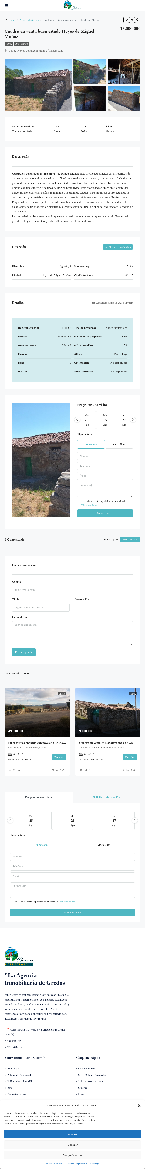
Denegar (73, 1144)
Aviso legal (94, 1163)
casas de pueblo (86, 1068)
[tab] (38, 797)
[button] (139, 1105)
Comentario (19, 616)
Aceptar (72, 1134)
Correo (16, 581)
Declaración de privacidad (75, 1163)
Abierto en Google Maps (119, 247)
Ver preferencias (72, 1155)
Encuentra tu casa (16, 1094)
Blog (9, 1087)
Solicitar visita (105, 513)
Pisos (81, 1094)
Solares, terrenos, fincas (91, 1081)
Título (15, 599)
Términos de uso (89, 505)
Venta (9, 44)
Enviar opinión (24, 652)
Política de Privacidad (19, 1075)
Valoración (82, 599)
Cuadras (82, 1087)
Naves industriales (29, 20)
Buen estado (21, 44)
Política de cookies (54, 1163)
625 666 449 (14, 1040)
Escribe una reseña (130, 539)
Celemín (16, 770)
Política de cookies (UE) (20, 1081)
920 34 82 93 (14, 1047)
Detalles (59, 757)
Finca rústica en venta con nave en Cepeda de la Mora (43, 742)
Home (12, 20)
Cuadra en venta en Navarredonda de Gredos (108, 742)
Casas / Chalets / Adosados (92, 1075)
